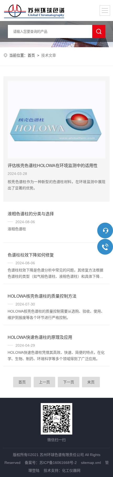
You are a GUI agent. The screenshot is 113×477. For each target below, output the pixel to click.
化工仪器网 (71, 470)
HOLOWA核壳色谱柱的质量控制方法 (42, 296)
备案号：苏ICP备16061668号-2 (51, 462)
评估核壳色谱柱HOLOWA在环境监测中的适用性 (52, 165)
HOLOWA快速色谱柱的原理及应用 (40, 337)
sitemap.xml (91, 462)
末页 (91, 382)
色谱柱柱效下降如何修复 (31, 255)
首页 (31, 55)
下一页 (68, 382)
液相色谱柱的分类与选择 (31, 214)
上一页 (44, 382)
